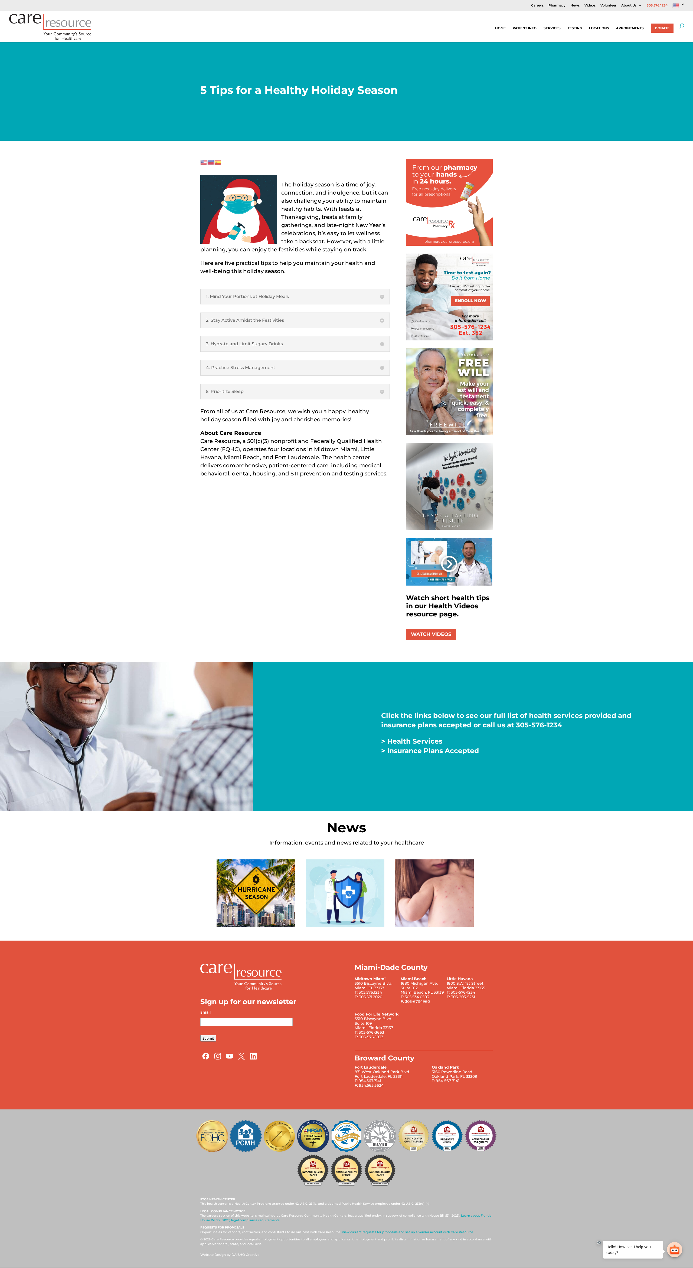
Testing (575, 28)
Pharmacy (556, 5)
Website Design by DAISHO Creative (229, 1255)
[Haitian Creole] (210, 162)
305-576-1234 (539, 725)
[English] (678, 6)
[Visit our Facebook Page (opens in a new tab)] (206, 1058)
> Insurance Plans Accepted (430, 751)
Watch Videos (431, 634)
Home (500, 28)
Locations (599, 28)
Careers (537, 5)
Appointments (630, 28)
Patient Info (525, 28)
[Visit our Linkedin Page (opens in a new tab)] (253, 1058)
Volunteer (608, 5)
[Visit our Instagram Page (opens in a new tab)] (218, 1058)
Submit (208, 1038)
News (575, 5)
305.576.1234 (657, 5)
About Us (628, 5)
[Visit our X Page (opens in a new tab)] (241, 1058)
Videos (590, 5)
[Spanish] (217, 162)
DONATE (662, 28)
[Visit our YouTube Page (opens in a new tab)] (229, 1058)
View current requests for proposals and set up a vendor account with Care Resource (407, 1232)
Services (552, 28)
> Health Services (411, 741)
